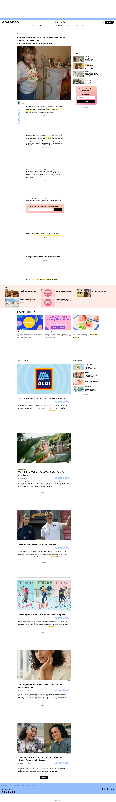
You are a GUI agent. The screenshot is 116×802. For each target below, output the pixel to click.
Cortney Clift (25, 102)
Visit (30, 337)
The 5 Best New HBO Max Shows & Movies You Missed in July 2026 (64, 290)
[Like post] (19, 123)
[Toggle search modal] (103, 22)
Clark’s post (33, 144)
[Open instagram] (8, 22)
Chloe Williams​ (22, 763)
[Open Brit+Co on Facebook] (2, 792)
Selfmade (20, 332)
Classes (75, 332)
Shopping (33, 25)
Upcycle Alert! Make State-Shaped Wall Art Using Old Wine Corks (90, 389)
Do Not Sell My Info (34, 785)
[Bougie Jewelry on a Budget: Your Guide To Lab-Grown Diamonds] (44, 665)
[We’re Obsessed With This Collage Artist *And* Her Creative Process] (78, 375)
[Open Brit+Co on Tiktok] (12, 792)
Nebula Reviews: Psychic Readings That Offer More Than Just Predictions (91, 74)
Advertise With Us (12, 785)
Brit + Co (21, 690)
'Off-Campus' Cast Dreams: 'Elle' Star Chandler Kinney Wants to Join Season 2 (40, 758)
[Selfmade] (30, 322)
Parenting (32, 33)
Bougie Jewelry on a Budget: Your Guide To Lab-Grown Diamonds (40, 686)
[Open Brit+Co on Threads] (10, 792)
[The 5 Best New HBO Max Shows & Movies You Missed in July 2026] (48, 293)
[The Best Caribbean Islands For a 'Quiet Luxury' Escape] (12, 303)
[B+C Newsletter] (58, 322)
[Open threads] (13, 22)
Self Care (41, 25)
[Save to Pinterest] (19, 113)
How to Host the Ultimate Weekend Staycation (91, 382)
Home (18, 33)
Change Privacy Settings (42, 786)
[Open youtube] (11, 22)
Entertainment (58, 25)
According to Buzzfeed (48, 137)
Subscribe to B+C (50, 332)
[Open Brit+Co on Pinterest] (4, 792)
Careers (22, 785)
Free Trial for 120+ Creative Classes (56, 19)
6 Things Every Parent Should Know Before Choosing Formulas (90, 59)
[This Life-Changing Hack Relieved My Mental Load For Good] (78, 81)
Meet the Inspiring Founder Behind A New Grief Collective (90, 67)
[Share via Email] (19, 118)
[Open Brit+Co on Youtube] (8, 792)
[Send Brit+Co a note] (18, 22)
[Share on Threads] (19, 120)
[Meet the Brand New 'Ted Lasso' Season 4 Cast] (44, 525)
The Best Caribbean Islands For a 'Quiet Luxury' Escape (28, 300)
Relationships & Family (25, 33)
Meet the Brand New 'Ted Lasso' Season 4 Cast (39, 544)
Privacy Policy (28, 786)
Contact (27, 785)
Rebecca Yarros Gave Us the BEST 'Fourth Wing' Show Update (100, 290)
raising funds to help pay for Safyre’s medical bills (49, 235)
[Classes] (86, 322)
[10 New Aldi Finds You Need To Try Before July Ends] (44, 379)
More (82, 25)
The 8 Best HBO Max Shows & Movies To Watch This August (63, 300)
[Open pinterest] (6, 22)
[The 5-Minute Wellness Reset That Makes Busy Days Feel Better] (44, 448)
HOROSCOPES (69, 25)
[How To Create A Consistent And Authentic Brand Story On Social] (78, 367)
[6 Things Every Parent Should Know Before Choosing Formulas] (78, 59)
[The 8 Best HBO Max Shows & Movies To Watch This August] (48, 303)
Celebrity (49, 25)
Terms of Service (21, 786)
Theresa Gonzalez (23, 478)
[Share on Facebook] (19, 110)
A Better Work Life (88, 364)
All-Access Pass (93, 334)
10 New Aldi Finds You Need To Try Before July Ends (42, 398)
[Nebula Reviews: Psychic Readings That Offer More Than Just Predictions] (78, 74)
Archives (34, 786)
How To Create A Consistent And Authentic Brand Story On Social (91, 367)
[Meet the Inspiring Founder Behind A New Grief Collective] (78, 66)
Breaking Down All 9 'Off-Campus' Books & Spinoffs (42, 614)
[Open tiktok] (15, 22)
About (2, 785)
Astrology (87, 71)
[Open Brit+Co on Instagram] (6, 792)
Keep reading (51, 410)
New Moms (87, 56)
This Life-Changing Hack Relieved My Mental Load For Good (91, 82)
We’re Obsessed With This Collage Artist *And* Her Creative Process (91, 375)
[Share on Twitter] (19, 115)
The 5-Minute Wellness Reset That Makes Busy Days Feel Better (42, 473)
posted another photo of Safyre (39, 169)
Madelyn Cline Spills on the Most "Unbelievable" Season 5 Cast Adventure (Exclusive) (28, 290)
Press (6, 785)
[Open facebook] (3, 22)
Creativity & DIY (88, 386)
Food (76, 25)
